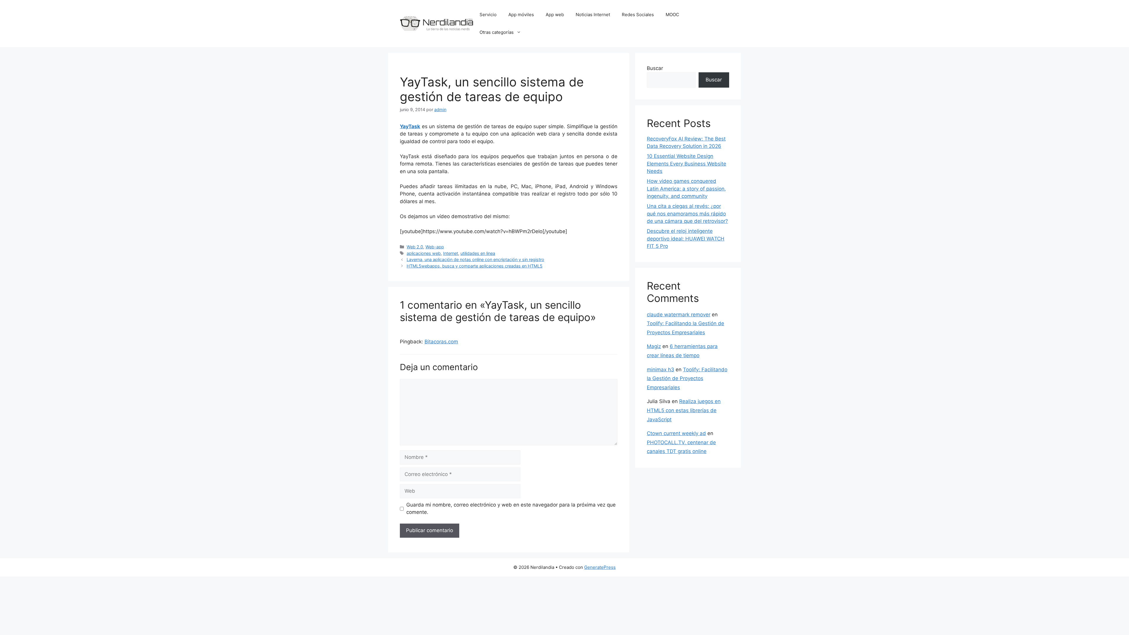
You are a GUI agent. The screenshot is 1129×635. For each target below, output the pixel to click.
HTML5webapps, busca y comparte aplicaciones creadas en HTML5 (474, 265)
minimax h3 (660, 369)
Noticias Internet (593, 14)
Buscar (655, 68)
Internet (450, 253)
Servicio (488, 14)
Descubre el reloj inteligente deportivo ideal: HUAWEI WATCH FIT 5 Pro (685, 238)
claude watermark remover (678, 314)
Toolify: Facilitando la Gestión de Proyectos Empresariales (687, 378)
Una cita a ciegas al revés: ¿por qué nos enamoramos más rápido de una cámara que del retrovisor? (687, 213)
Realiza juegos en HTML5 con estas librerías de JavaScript (684, 410)
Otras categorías (497, 32)
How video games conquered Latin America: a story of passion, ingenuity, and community (686, 188)
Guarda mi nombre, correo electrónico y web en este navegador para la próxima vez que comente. (511, 508)
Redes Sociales (638, 14)
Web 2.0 (415, 246)
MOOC (672, 14)
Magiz (654, 346)
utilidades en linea (477, 253)
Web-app (434, 246)
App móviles (521, 14)
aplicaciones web (424, 253)
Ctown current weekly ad (676, 433)
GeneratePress (600, 567)
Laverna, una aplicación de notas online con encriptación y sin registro (475, 259)
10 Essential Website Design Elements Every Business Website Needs (686, 163)
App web (555, 14)
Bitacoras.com (441, 342)
